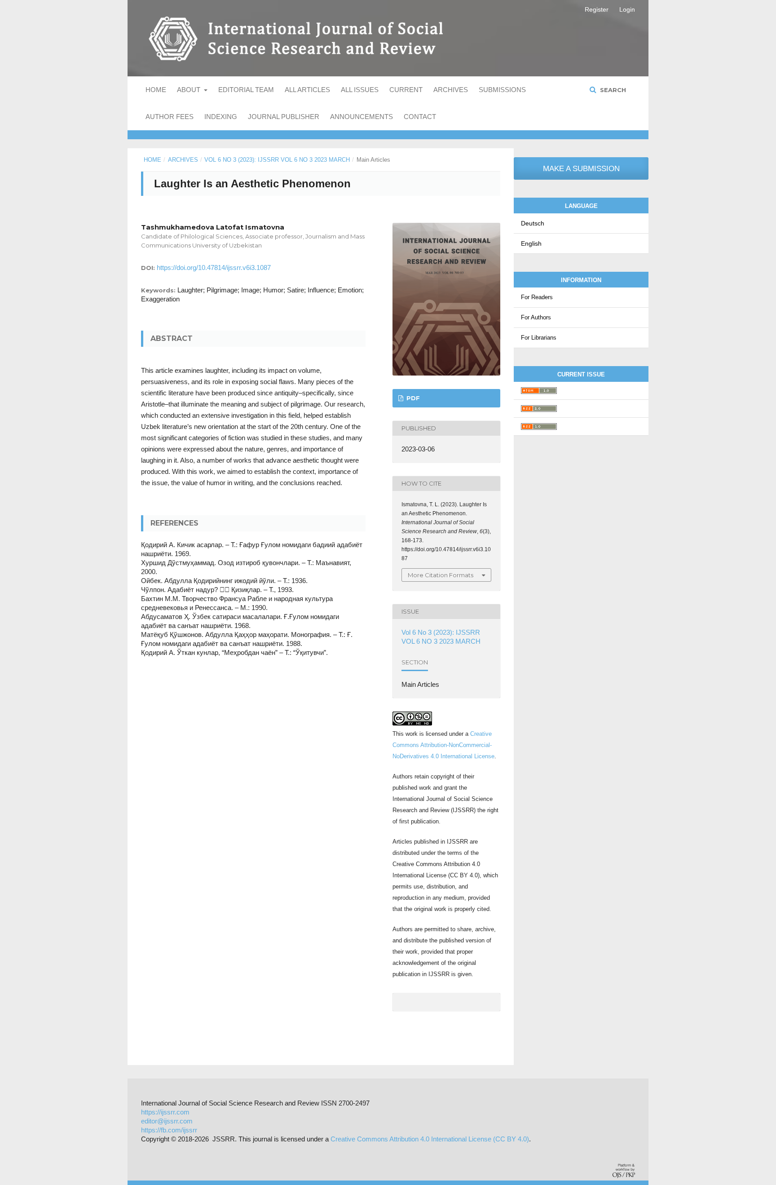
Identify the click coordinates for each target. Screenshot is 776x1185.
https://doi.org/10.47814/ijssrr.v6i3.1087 (214, 267)
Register (596, 9)
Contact (420, 116)
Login (627, 9)
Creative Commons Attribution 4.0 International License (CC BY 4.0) (430, 1139)
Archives (450, 89)
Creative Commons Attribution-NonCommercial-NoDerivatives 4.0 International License (443, 745)
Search (612, 89)
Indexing (220, 116)
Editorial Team (246, 89)
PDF (412, 398)
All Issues (360, 89)
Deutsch (532, 223)
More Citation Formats (440, 575)
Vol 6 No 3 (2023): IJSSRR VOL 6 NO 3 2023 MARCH (277, 159)
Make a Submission (581, 168)
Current (406, 89)
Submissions (502, 89)
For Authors (536, 317)
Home (156, 89)
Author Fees (170, 116)
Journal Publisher (283, 116)
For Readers (537, 297)
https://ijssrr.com (165, 1112)
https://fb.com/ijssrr (169, 1130)
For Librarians (538, 337)
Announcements (361, 116)
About (189, 89)
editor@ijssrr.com (167, 1121)
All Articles (307, 89)
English (531, 243)
